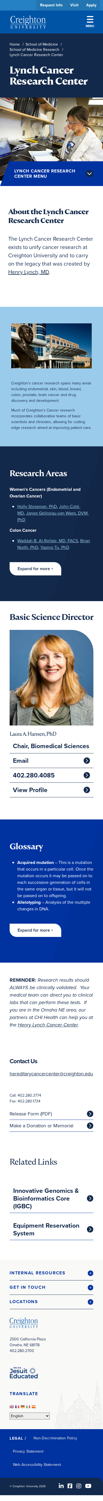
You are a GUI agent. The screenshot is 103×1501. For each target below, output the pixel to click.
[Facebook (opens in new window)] (70, 1486)
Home (15, 44)
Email (21, 760)
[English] (12, 1408)
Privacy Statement (28, 1451)
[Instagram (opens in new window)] (78, 1486)
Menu (90, 26)
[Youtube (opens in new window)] (88, 1486)
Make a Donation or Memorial (41, 1125)
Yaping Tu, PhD (54, 547)
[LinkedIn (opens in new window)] (61, 1486)
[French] (18, 1408)
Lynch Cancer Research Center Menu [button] (45, 173)
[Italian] (29, 1408)
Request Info (51, 5)
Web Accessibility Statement (37, 1465)
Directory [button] (51, 169)
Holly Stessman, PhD (37, 506)
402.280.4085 (34, 775)
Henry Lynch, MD (28, 272)
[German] (23, 1408)
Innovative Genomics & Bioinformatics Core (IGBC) (46, 1198)
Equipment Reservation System (46, 1229)
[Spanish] (34, 1408)
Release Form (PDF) (31, 1113)
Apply (91, 5)
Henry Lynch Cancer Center (48, 1024)
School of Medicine (42, 44)
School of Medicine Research (34, 49)
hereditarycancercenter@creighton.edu (51, 1073)
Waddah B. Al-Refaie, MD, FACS (47, 541)
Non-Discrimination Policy (55, 1438)
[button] (35, 568)
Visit (74, 5)
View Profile (30, 790)
